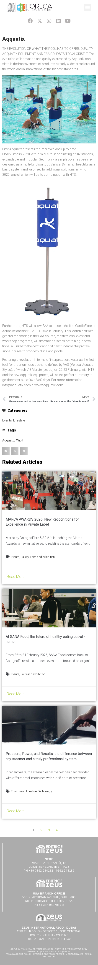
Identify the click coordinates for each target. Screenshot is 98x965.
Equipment (18, 791)
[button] (87, 7)
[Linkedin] (58, 21)
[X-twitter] (40, 21)
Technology (45, 791)
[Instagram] (49, 21)
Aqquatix (8, 440)
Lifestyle (19, 420)
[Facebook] (30, 21)
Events (7, 420)
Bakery (25, 557)
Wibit (19, 440)
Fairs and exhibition (42, 557)
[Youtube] (68, 21)
